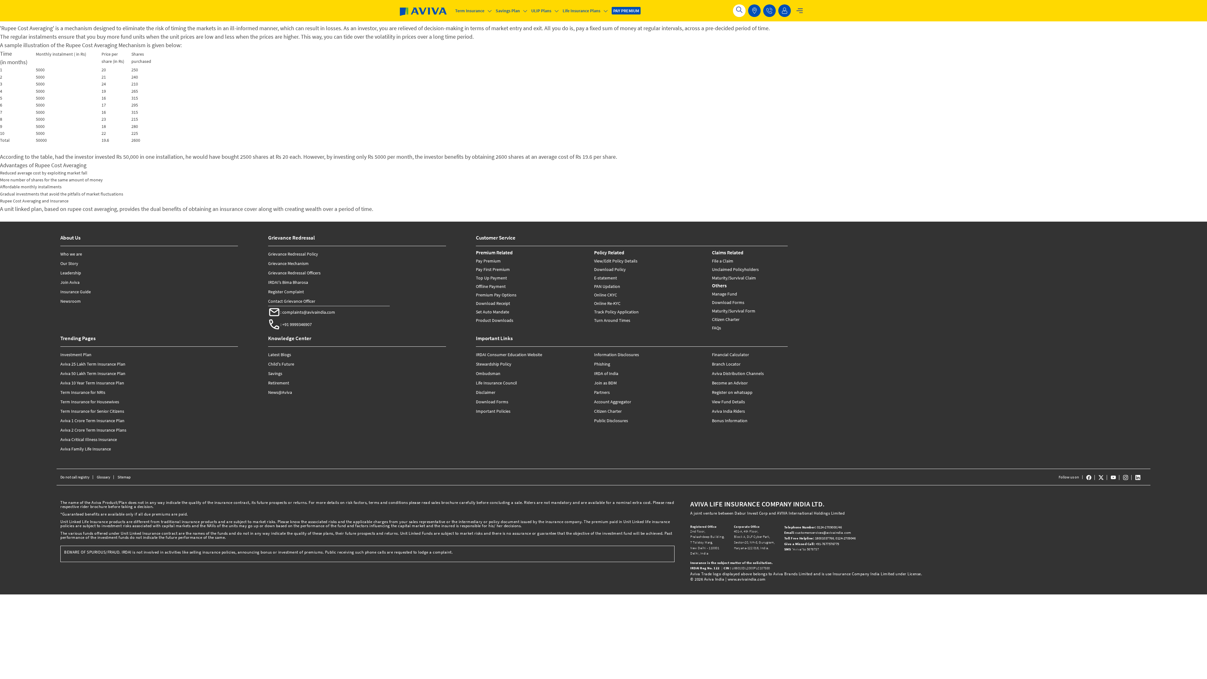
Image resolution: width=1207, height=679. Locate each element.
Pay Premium (488, 261)
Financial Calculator (730, 354)
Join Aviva (70, 282)
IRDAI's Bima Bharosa (288, 282)
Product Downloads (494, 320)
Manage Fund (724, 294)
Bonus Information (729, 420)
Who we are (71, 254)
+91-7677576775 (812, 544)
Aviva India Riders (728, 411)
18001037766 (809, 538)
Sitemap (124, 477)
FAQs (716, 328)
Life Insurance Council (496, 383)
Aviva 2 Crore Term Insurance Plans (93, 430)
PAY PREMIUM (626, 11)
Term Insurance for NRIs (82, 392)
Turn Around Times (612, 320)
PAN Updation (607, 286)
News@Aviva (280, 392)
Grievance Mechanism (288, 263)
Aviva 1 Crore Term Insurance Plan (92, 420)
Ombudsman (488, 373)
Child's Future (281, 364)
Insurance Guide (75, 292)
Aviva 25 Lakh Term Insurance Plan (92, 364)
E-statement (605, 278)
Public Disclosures (611, 420)
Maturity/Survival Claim (734, 278)
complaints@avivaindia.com (308, 312)
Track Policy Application (616, 312)
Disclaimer (485, 392)
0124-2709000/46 (813, 527)
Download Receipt (493, 303)
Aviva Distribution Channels (738, 373)
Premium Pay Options (496, 295)
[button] (769, 10)
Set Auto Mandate (492, 312)
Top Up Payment (491, 278)
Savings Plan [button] (508, 11)
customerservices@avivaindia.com (817, 532)
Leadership (70, 273)
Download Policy (610, 269)
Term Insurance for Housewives (89, 402)
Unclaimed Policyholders (735, 269)
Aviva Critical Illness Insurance (88, 439)
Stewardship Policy (493, 364)
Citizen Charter (726, 319)
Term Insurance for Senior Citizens (92, 411)
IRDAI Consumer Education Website (509, 354)
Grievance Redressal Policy (293, 254)
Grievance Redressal (291, 237)
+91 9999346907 (297, 324)
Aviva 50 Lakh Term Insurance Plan (92, 373)
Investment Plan (75, 354)
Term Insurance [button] (469, 11)
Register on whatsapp (732, 392)
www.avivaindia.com (747, 579)
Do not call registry (75, 477)
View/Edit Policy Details (615, 261)
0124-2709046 (845, 538)
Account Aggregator (612, 402)
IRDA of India (606, 373)
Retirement (278, 383)
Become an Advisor (730, 383)
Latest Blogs (279, 354)
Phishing (602, 364)
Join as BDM (605, 383)
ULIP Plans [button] (541, 11)
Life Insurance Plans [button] (581, 11)
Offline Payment (491, 286)
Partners (602, 392)
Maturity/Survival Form (733, 311)
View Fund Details (728, 402)
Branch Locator (726, 364)
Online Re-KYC (607, 303)
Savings (275, 373)
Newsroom (70, 301)
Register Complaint (286, 292)
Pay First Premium (493, 269)
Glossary (103, 477)
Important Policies (493, 411)
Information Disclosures (616, 354)
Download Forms (728, 302)
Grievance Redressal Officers (294, 273)
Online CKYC (605, 295)
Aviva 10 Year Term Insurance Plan (92, 383)
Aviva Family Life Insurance (85, 449)
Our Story (69, 263)
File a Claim (722, 261)
